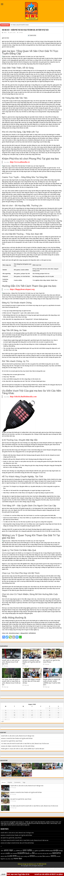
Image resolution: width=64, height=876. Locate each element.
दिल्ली (27, 853)
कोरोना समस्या (45, 851)
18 (14, 715)
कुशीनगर (37, 851)
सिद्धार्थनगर (3, 859)
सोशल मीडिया (8, 859)
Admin (5, 32)
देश (33, 853)
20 (32, 715)
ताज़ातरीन (21, 853)
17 (5, 715)
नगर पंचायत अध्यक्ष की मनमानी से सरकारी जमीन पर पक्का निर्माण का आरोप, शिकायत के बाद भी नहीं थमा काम (11, 682)
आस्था (18, 851)
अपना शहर (8, 850)
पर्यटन (36, 853)
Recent (4, 782)
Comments (17, 782)
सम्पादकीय (58, 856)
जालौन (8, 853)
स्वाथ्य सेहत (18, 858)
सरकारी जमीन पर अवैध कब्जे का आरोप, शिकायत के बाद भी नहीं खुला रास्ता (10, 662)
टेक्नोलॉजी (15, 853)
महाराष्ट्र (2, 856)
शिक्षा (43, 856)
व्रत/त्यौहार (39, 856)
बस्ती (43, 853)
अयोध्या (14, 850)
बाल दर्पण (46, 853)
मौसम (6, 856)
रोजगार (18, 856)
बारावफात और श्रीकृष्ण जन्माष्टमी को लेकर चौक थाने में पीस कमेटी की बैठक (31, 681)
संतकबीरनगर (47, 856)
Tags (24, 782)
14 (40, 713)
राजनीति (9, 856)
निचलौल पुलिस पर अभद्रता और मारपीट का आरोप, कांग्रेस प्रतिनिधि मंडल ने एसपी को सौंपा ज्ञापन (51, 682)
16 (58, 713)
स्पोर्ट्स (12, 859)
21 (40, 715)
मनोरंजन (50, 853)
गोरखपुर (61, 851)
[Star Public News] (32, 11)
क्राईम (55, 850)
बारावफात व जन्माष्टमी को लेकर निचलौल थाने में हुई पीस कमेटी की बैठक (31, 662)
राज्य (15, 856)
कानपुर (33, 850)
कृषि (40, 850)
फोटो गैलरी (40, 853)
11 (14, 713)
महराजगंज (56, 853)
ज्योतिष (11, 853)
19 (23, 715)
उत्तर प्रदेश (27, 850)
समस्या (53, 856)
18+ (2, 851)
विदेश (36, 856)
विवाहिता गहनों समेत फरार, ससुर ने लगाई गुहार (43, 874)
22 (49, 715)
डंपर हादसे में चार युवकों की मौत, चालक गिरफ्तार (11, 741)
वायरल (32, 856)
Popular (10, 782)
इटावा (21, 850)
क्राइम (51, 851)
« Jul (2, 721)
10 (5, 713)
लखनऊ (22, 856)
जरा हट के (3, 853)
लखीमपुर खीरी (26, 856)
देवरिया (31, 853)
